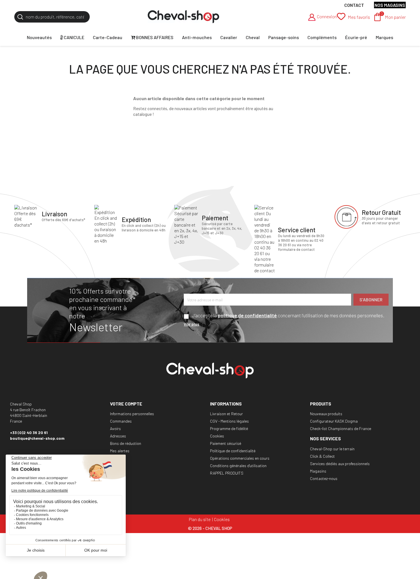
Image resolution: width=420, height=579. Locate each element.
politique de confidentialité (247, 315)
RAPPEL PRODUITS (226, 473)
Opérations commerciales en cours (239, 458)
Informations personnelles (132, 413)
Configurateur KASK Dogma (334, 421)
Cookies (217, 435)
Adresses (118, 435)
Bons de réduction (125, 443)
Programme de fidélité (229, 428)
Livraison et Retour (226, 413)
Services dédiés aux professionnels (340, 463)
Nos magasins (390, 5)
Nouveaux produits (326, 413)
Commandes (121, 421)
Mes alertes (119, 450)
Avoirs (115, 428)
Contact (354, 5)
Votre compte (126, 403)
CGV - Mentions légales (229, 421)
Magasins (318, 471)
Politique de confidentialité (232, 450)
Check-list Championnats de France (340, 428)
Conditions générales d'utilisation (238, 465)
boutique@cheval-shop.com (37, 438)
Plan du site (200, 519)
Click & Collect (322, 456)
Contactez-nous (323, 478)
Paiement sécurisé (225, 443)
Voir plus (191, 324)
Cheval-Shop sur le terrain (332, 448)
